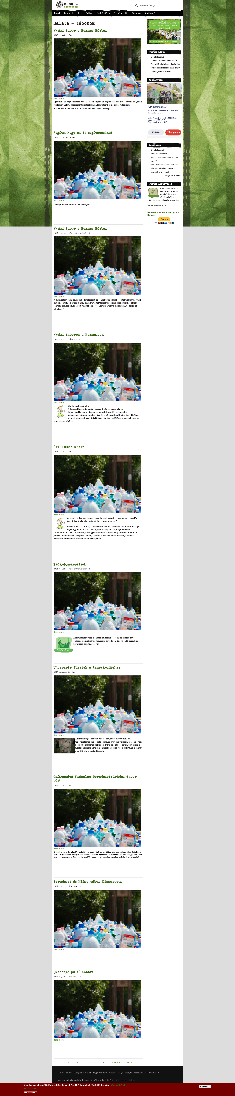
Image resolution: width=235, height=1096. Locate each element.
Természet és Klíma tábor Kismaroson (88, 881)
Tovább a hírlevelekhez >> (157, 206)
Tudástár (89, 13)
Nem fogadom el (30, 1092)
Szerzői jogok (96, 1080)
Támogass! (136, 13)
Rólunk (57, 13)
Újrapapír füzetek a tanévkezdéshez (87, 667)
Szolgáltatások (103, 13)
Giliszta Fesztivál (158, 57)
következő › (117, 1062)
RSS (117, 1080)
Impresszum (63, 1080)
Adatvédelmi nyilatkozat (79, 1080)
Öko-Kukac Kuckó (69, 447)
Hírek (79, 13)
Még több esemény (173, 176)
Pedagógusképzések (70, 564)
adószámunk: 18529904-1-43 (146, 1073)
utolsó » (128, 1062)
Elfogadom (205, 1086)
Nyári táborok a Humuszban (79, 334)
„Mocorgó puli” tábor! (73, 972)
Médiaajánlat (109, 1080)
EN (126, 1080)
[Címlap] (67, 4)
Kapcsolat (68, 13)
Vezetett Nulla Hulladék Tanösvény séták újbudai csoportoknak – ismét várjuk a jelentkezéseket (165, 68)
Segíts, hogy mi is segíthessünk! (83, 133)
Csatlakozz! (150, 13)
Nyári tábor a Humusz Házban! (81, 30)
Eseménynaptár (121, 13)
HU (122, 1080)
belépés (132, 1080)
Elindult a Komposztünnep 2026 (164, 61)
